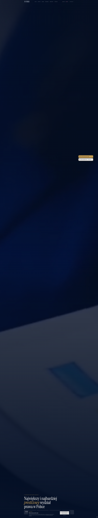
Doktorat (39, 1)
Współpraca (51, 1)
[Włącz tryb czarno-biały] (65, 1)
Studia (36, 1)
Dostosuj (64, 515)
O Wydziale (56, 1)
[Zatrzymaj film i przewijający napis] (97, 517)
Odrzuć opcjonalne (64, 513)
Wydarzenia (47, 1)
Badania (43, 1)
